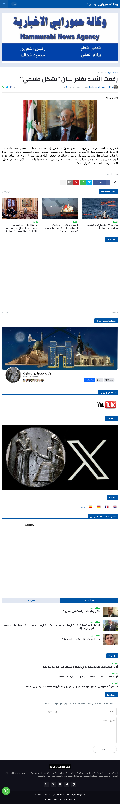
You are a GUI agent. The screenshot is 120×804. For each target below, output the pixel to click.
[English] (114, 508)
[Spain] (90, 508)
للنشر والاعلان (69, 799)
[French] (106, 508)
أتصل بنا (48, 799)
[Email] (70, 182)
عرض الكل (6, 191)
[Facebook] (11, 87)
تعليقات (31, 600)
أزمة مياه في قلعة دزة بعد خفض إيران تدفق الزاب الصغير (88, 676)
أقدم (6, 312)
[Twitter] (7, 87)
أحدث (114, 312)
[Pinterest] (76, 182)
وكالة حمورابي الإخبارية (102, 4)
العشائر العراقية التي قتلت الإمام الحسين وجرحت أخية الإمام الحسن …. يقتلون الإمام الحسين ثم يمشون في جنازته (52, 627)
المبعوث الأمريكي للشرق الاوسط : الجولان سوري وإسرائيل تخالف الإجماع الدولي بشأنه (72, 686)
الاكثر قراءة (89, 600)
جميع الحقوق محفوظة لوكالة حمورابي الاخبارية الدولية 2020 (59, 795)
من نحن (57, 799)
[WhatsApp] (3, 87)
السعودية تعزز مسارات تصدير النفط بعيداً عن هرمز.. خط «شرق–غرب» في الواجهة (60, 228)
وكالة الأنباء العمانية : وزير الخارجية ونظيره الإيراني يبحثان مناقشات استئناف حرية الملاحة (21, 228)
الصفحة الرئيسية (111, 73)
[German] (98, 508)
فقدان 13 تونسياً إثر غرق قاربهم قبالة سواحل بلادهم (101, 227)
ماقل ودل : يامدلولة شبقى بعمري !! (81, 611)
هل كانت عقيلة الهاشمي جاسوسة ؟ (81, 639)
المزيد (83, 508)
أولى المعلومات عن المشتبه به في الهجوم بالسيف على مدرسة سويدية (80, 666)
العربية (100, 73)
